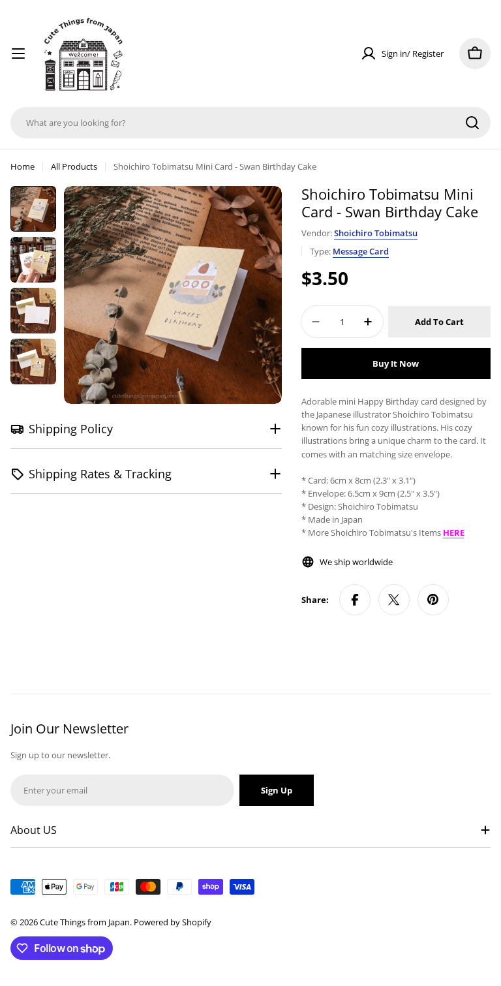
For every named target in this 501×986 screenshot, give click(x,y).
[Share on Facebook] (355, 599)
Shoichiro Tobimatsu (376, 233)
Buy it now (395, 363)
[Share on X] (394, 599)
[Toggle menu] (18, 53)
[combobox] (250, 122)
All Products (74, 166)
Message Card (361, 251)
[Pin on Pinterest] (433, 599)
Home (22, 166)
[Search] (472, 123)
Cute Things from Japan (85, 922)
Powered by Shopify (172, 922)
